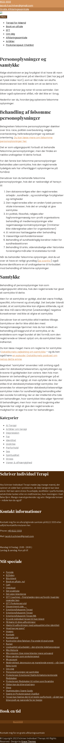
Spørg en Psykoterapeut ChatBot (22, 693)
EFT (8, 30)
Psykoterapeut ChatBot (20, 45)
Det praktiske (12, 590)
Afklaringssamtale (16, 37)
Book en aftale (14, 26)
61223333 (18, 721)
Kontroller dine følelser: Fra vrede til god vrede (30, 640)
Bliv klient (11, 578)
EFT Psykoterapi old (16, 603)
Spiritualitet (12, 455)
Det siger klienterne (16, 594)
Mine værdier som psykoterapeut (22, 656)
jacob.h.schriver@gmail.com (16, 5)
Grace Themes (28, 741)
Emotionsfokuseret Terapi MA (21, 615)
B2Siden (10, 575)
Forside (10, 572)
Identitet (11, 440)
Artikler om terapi (16, 429)
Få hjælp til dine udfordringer (21, 622)
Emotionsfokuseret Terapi (19, 609)
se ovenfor (44, 261)
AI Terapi (11, 425)
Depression (12, 433)
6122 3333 (5, 2)
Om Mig (10, 34)
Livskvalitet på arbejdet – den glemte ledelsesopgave (33, 647)
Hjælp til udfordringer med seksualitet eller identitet (32, 625)
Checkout (10, 587)
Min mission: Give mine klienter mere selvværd (29, 653)
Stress (9, 459)
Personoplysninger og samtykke (22, 672)
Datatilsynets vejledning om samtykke (23, 352)
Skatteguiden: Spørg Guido (19, 690)
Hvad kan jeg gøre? (15, 628)
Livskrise (10, 444)
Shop (8, 687)
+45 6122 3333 (15, 530)
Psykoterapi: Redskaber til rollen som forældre (30, 681)
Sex (8, 451)
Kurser (9, 643)
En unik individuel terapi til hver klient (25, 619)
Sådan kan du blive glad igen (20, 684)
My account (11, 659)
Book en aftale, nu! (15, 581)
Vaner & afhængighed (19, 462)
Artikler (10, 41)
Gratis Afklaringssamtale (14, 9)
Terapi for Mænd (16, 22)
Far (8, 436)
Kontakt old (12, 637)
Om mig (10, 668)
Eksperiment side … (16, 606)
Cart (8, 584)
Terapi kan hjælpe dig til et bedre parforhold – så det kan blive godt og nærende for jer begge (34, 698)
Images (9, 631)
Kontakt (10, 634)
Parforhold (12, 447)
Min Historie (12, 650)
